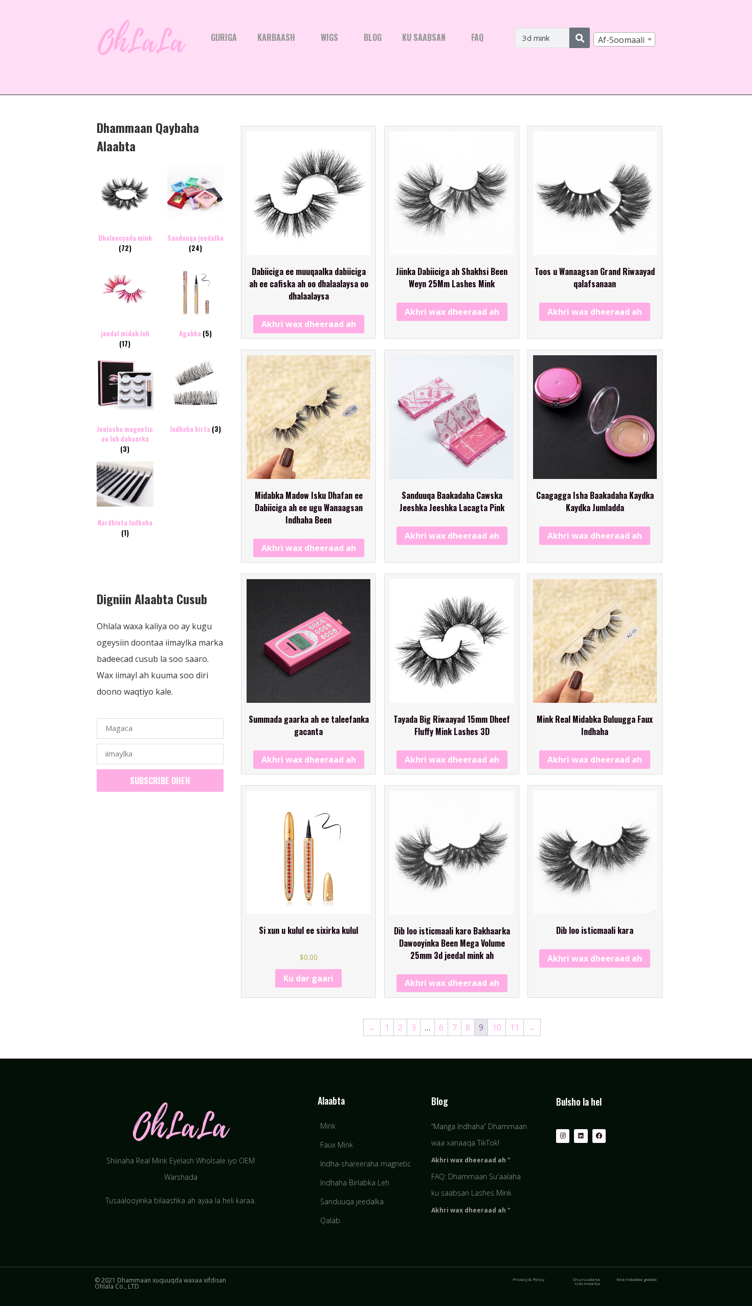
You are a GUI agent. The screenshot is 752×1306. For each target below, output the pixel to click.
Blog (373, 37)
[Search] (579, 38)
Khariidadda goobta (636, 1279)
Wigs (329, 37)
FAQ (477, 37)
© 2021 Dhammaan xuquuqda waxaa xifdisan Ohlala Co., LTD (160, 1283)
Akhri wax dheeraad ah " (471, 1160)
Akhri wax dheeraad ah (308, 324)
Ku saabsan (424, 37)
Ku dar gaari (308, 978)
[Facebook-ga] (599, 1135)
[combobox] (624, 39)
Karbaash (276, 37)
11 (514, 1027)
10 (496, 1027)
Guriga (224, 37)
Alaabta (331, 1100)
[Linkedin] (580, 1135)
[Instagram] (562, 1135)
